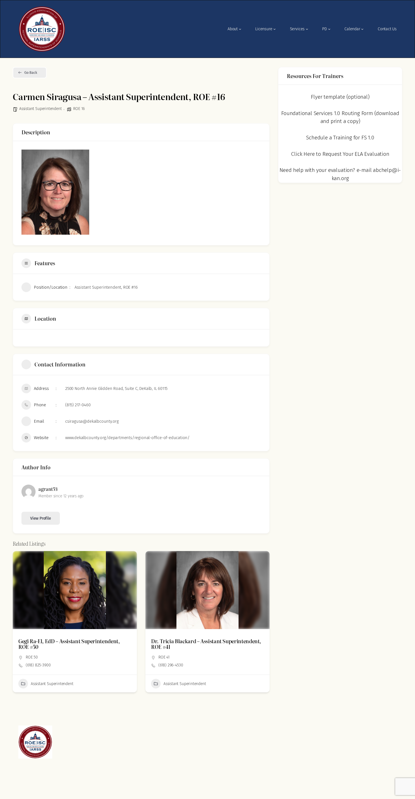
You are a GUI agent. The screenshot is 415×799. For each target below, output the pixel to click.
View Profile (40, 518)
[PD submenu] (329, 29)
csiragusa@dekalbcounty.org (92, 421)
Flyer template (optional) (340, 97)
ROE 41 (31, 657)
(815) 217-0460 (77, 404)
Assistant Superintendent (40, 108)
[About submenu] (240, 29)
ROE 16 (79, 108)
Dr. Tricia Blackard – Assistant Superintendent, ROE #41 (73, 644)
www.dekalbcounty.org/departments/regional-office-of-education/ (127, 437)
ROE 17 (164, 651)
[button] (17, 624)
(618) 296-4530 (38, 665)
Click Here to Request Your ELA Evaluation (340, 154)
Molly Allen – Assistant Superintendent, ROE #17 (207, 641)
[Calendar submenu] (362, 29)
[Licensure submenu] (274, 29)
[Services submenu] (307, 29)
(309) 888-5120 (171, 659)
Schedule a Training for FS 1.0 (340, 137)
